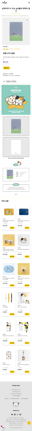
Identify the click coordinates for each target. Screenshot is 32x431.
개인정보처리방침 (14, 398)
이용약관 (6, 398)
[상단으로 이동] (29, 423)
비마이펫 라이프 (16, 391)
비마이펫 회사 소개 (16, 389)
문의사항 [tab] (14, 81)
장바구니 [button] (12, 227)
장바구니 (6, 68)
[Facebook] (15, 414)
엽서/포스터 (10, 15)
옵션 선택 (12, 256)
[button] (27, 20)
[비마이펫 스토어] (4, 2)
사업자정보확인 (24, 398)
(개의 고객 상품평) (15, 49)
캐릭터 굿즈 (5, 15)
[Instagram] (17, 414)
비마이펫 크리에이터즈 (16, 393)
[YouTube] (12, 414)
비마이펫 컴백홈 (16, 395)
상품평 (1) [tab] (9, 81)
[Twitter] (20, 414)
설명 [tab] (4, 81)
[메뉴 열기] (29, 2)
